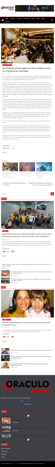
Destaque (8, 319)
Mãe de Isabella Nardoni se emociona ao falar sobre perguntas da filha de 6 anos (26, 323)
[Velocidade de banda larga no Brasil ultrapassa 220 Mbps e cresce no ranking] (44, 166)
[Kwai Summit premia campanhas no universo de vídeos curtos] (27, 166)
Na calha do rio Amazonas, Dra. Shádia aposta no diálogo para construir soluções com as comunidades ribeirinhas (31, 279)
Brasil (43, 18)
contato (7, 21)
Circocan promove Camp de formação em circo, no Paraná (14, 184)
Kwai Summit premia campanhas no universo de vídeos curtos (26, 172)
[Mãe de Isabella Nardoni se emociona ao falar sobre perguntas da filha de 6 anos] (27, 304)
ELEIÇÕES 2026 (5, 231)
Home (6, 18)
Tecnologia (26, 18)
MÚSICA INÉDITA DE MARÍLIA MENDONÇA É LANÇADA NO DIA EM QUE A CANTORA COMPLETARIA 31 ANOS (29, 364)
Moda (33, 18)
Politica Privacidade (5, 448)
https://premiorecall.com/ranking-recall (10, 139)
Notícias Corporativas (7, 65)
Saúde (38, 18)
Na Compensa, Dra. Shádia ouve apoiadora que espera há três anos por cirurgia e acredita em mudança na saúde (31, 272)
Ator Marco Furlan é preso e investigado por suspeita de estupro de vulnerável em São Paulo (32, 350)
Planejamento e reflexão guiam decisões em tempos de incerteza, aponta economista (40, 184)
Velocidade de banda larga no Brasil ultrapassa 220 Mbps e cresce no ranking (44, 173)
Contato (3, 457)
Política (19, 18)
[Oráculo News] (2, 20)
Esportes (12, 18)
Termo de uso (4, 451)
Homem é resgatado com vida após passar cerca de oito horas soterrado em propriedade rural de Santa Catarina (31, 357)
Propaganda (4, 454)
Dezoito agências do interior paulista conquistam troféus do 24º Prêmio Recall (10, 173)
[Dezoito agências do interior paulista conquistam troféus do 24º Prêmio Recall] (10, 166)
